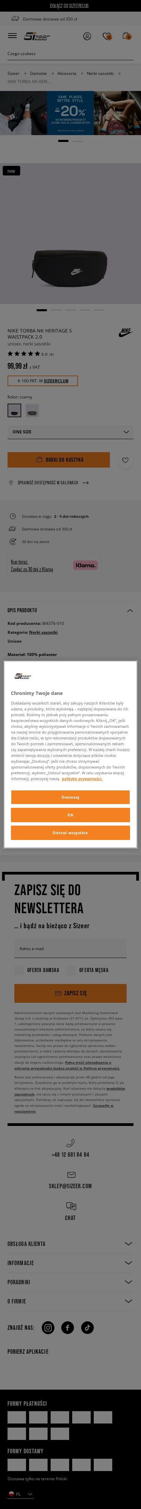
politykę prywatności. (82, 778)
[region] (70, 754)
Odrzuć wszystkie (70, 832)
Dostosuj (70, 797)
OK (70, 814)
